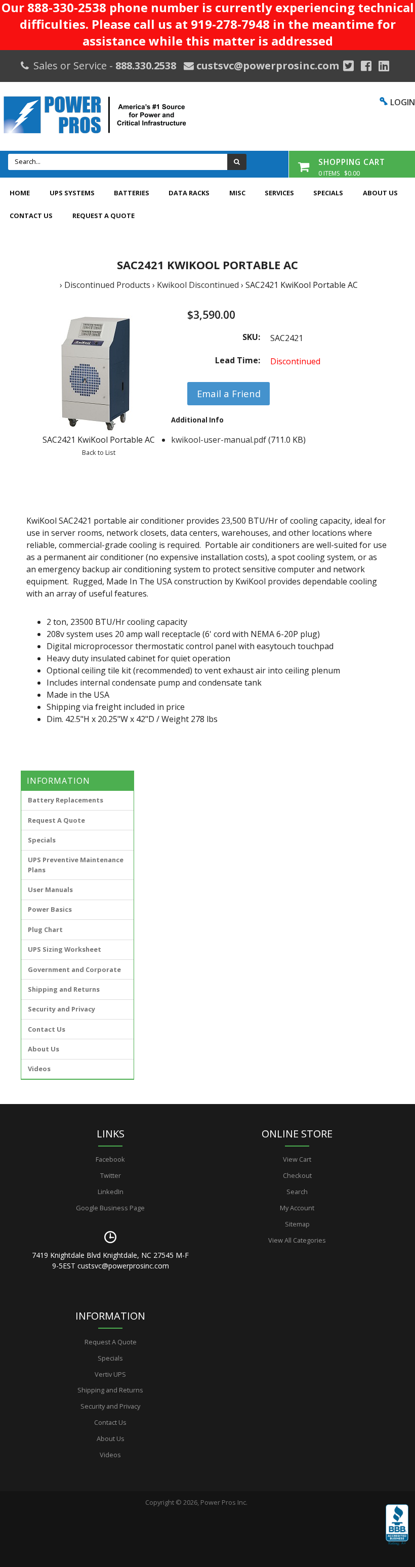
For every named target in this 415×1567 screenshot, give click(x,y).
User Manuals (50, 889)
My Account (297, 1207)
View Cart (297, 1159)
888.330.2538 (145, 65)
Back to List (98, 452)
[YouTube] (384, 65)
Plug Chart (45, 929)
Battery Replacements (65, 799)
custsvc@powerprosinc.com (266, 65)
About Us (380, 192)
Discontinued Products (107, 284)
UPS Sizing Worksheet (64, 949)
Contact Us (31, 215)
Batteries (131, 192)
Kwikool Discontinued (198, 284)
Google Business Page (110, 1207)
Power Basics (50, 909)
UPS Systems (72, 192)
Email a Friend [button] (229, 393)
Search (297, 1191)
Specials (328, 192)
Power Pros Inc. (223, 1502)
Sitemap (297, 1224)
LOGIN (402, 102)
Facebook (110, 1159)
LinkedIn (110, 1191)
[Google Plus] (348, 65)
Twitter (110, 1175)
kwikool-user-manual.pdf (218, 439)
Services (279, 192)
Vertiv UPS (110, 1374)
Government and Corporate (74, 969)
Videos (39, 1068)
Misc (237, 192)
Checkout (297, 1175)
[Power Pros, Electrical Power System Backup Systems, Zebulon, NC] (397, 1532)
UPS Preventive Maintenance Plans (75, 864)
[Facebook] (366, 65)
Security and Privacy (61, 1008)
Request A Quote (103, 215)
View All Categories (297, 1240)
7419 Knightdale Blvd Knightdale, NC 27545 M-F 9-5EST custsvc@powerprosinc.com (110, 1260)
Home (20, 192)
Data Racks (189, 192)
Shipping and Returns (64, 989)
